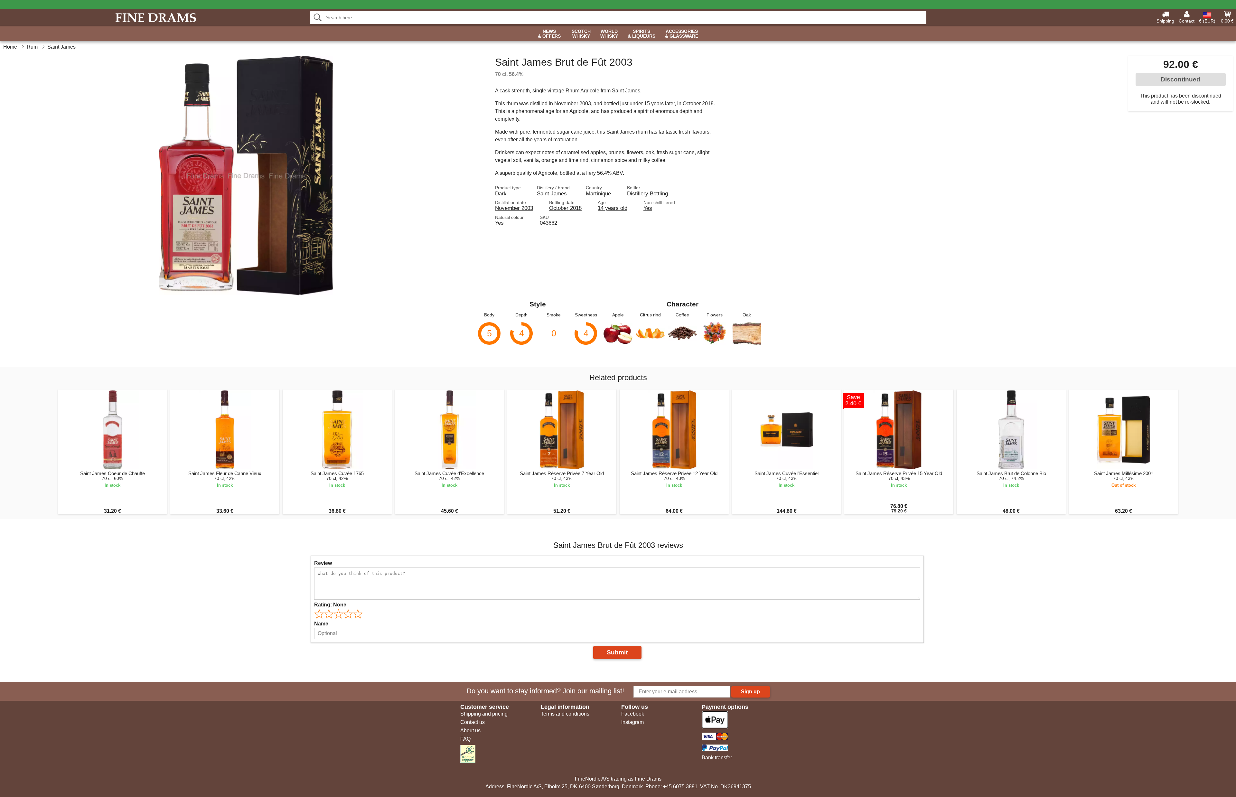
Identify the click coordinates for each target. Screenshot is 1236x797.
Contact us (472, 722)
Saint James (552, 193)
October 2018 (565, 208)
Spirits (641, 34)
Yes (647, 208)
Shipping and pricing (484, 714)
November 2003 (514, 208)
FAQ (465, 739)
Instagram (632, 722)
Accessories (681, 34)
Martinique (598, 193)
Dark (501, 193)
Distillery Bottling (647, 193)
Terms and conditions (565, 714)
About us (470, 730)
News (549, 34)
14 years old (612, 208)
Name (321, 623)
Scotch (581, 34)
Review (323, 563)
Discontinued (1180, 79)
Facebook (632, 714)
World (609, 34)
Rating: (330, 604)
